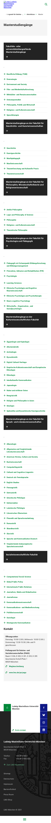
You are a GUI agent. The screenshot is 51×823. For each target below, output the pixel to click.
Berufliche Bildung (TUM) (17, 74)
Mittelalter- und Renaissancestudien (21, 95)
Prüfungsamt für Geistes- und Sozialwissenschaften (15, 14)
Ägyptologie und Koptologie (18, 342)
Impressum (8, 784)
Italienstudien (12, 503)
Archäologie (11, 352)
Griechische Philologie (16, 498)
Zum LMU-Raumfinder (15, 765)
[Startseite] (7, 707)
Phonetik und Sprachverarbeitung (20, 518)
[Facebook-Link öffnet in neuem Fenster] (43, 707)
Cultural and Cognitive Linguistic (20, 472)
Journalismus (12, 597)
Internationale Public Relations (19, 587)
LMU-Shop (8, 800)
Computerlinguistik (14, 467)
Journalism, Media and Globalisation (21, 592)
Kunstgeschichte (14, 153)
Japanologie (12, 385)
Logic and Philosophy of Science (20, 215)
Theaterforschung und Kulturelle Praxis (23, 169)
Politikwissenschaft (15, 613)
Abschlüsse (31, 14)
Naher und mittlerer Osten (17, 390)
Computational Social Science (19, 577)
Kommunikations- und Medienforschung (23, 607)
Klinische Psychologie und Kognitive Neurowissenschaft (22, 289)
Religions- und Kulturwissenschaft (21, 110)
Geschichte (11, 148)
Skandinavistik (13, 528)
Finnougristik (12, 488)
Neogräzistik (12, 396)
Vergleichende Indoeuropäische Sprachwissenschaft (19, 545)
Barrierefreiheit (10, 789)
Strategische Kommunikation (18, 623)
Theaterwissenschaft (15, 174)
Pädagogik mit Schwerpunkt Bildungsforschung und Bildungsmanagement (26, 264)
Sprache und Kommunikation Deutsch (22, 539)
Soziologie (11, 618)
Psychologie (12, 276)
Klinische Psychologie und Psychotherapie (24, 296)
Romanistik (11, 523)
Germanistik (12, 493)
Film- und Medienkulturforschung (20, 89)
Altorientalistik (13, 347)
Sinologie (10, 406)
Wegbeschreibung (16, 666)
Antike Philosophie (14, 210)
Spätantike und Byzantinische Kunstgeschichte (26, 411)
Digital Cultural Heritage (17, 362)
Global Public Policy (15, 582)
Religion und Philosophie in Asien (20, 401)
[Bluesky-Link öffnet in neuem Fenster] (43, 715)
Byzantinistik (12, 357)
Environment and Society (17, 84)
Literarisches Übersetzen (17, 513)
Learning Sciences (14, 283)
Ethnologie (11, 375)
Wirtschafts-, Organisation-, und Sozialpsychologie (20, 307)
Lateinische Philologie (16, 508)
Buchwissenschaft (14, 462)
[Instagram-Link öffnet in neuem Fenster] (43, 722)
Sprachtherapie (13, 115)
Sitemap (7, 774)
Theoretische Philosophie (17, 230)
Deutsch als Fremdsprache (17, 477)
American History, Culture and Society (22, 457)
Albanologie (11, 444)
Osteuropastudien (14, 100)
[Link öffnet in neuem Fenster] (25, 718)
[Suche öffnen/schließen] (46, 4)
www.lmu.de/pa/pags (17, 672)
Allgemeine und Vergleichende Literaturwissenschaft (19, 450)
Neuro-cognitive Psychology (18, 301)
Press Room (9, 794)
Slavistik (10, 534)
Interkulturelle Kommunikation (19, 380)
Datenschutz (9, 779)
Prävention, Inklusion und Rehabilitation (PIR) (25, 271)
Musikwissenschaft (15, 163)
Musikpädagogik (13, 158)
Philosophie (11, 220)
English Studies (13, 482)
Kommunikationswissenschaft (19, 602)
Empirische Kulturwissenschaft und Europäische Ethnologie (26, 368)
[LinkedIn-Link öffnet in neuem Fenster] (43, 729)
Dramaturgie (12, 79)
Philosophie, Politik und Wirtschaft (21, 105)
